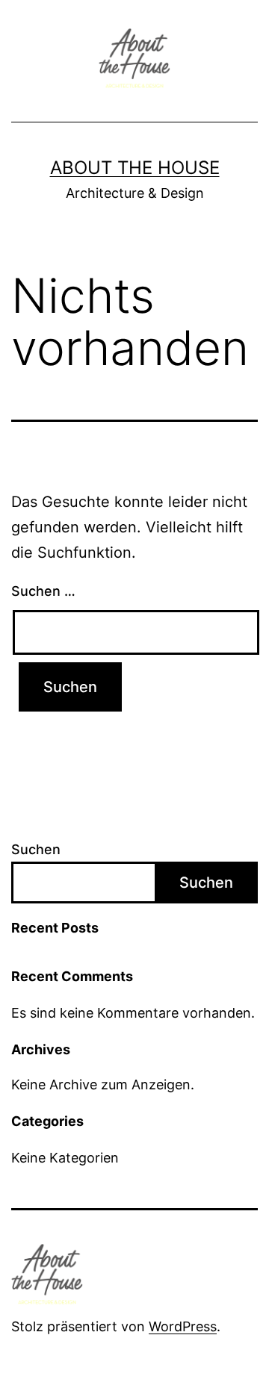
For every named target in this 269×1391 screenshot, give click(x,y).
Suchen (36, 849)
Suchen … (43, 591)
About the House (135, 167)
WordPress (183, 1326)
